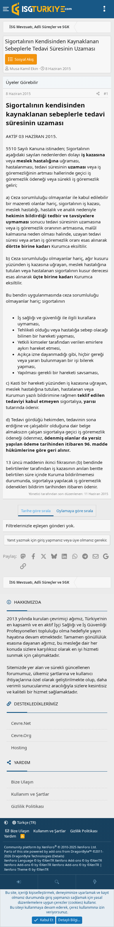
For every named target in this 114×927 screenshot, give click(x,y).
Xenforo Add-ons (78, 860)
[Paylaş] (98, 94)
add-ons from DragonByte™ (70, 851)
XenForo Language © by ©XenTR (29, 860)
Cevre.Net (21, 723)
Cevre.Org (21, 735)
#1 (106, 93)
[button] (6, 822)
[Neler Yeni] (95, 882)
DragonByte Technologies (31, 856)
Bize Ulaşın (22, 782)
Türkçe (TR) (26, 822)
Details (58, 856)
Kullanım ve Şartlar (30, 794)
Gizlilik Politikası (27, 806)
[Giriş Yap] (19, 882)
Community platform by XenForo (50, 847)
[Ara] (57, 882)
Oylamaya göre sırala (74, 510)
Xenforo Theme (26, 869)
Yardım (10, 836)
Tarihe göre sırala (36, 510)
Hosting (19, 747)
